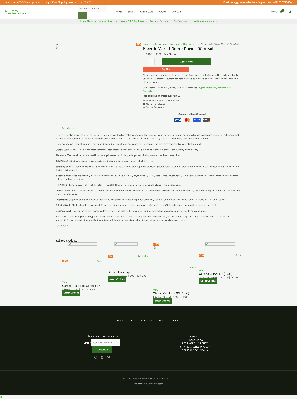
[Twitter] (108, 357)
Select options (71, 292)
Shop (131, 320)
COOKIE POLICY (195, 336)
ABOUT (162, 320)
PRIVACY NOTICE (195, 339)
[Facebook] (102, 357)
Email (87, 342)
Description (68, 128)
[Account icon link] (290, 11)
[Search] (82, 15)
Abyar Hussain (156, 383)
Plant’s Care (146, 320)
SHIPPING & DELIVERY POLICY (195, 346)
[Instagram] (95, 357)
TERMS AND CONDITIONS (195, 350)
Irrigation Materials (207, 87)
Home (146, 44)
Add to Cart (186, 61)
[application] (94, 21)
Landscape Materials (161, 44)
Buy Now (166, 69)
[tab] (68, 128)
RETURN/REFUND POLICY (195, 343)
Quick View (143, 256)
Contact (176, 320)
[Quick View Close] (1, 397)
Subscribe (102, 349)
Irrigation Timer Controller (186, 44)
